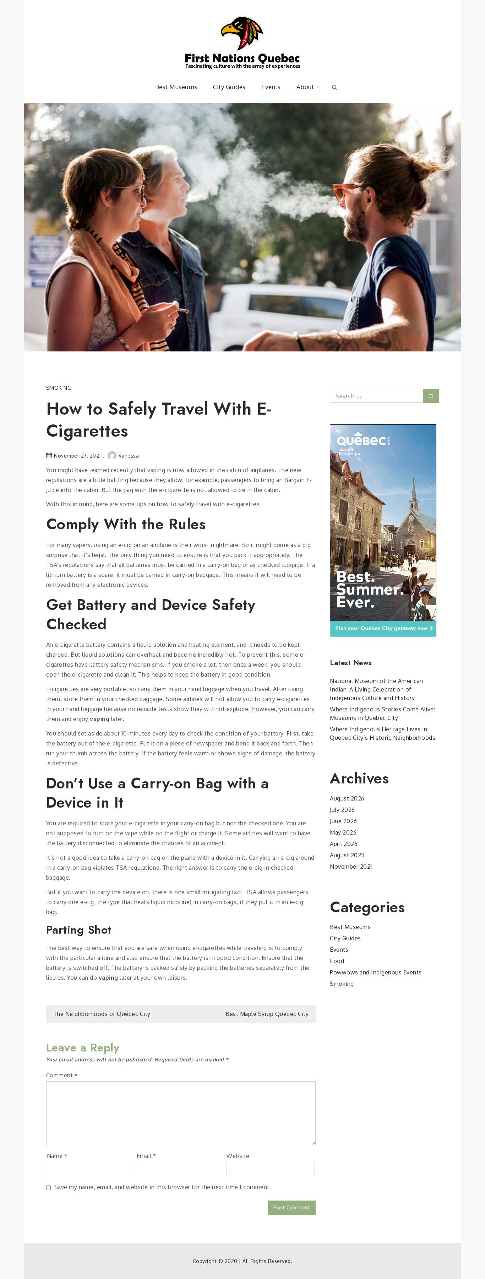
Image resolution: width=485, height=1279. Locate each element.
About (305, 87)
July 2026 (342, 809)
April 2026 (344, 843)
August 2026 (347, 798)
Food (337, 960)
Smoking (59, 387)
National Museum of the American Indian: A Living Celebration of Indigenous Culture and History (376, 689)
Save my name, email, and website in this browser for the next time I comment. (162, 1187)
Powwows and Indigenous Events (376, 972)
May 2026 (343, 832)
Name (57, 1155)
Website (238, 1155)
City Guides (229, 87)
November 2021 (351, 866)
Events (270, 87)
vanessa (129, 456)
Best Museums (176, 87)
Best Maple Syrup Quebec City (267, 1013)
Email (147, 1155)
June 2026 (343, 821)
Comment (62, 1075)
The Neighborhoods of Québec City (102, 1013)
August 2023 (347, 855)
